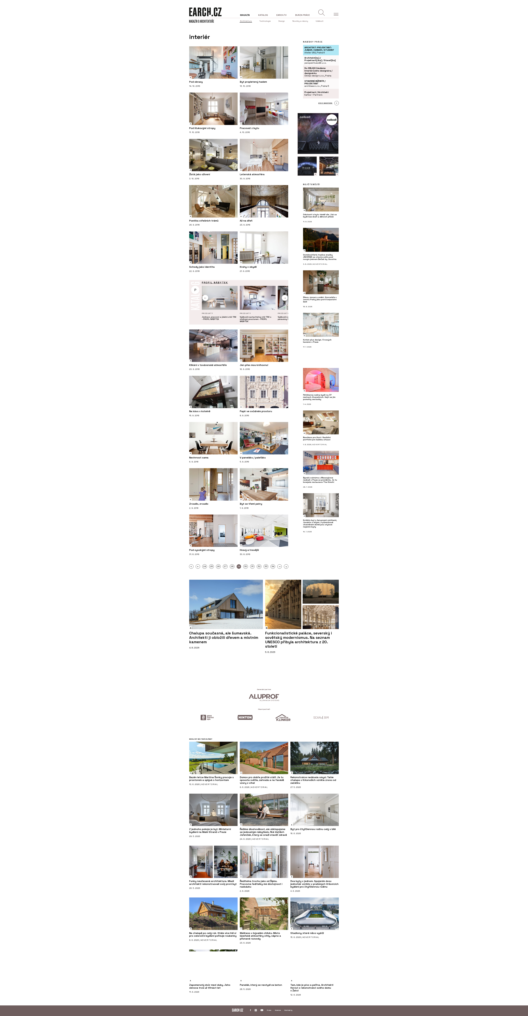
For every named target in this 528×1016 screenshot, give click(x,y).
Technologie (265, 21)
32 (259, 566)
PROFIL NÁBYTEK (215, 282)
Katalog (263, 15)
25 (211, 566)
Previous (205, 298)
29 (238, 566)
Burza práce (302, 15)
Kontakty (288, 1010)
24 (204, 566)
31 (252, 566)
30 (245, 566)
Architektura (246, 21)
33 (266, 566)
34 (272, 566)
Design (281, 21)
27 (225, 566)
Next (285, 298)
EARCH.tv (281, 15)
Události (319, 21)
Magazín (245, 15)
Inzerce (278, 1010)
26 (218, 566)
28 (232, 566)
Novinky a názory (300, 21)
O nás (269, 1010)
